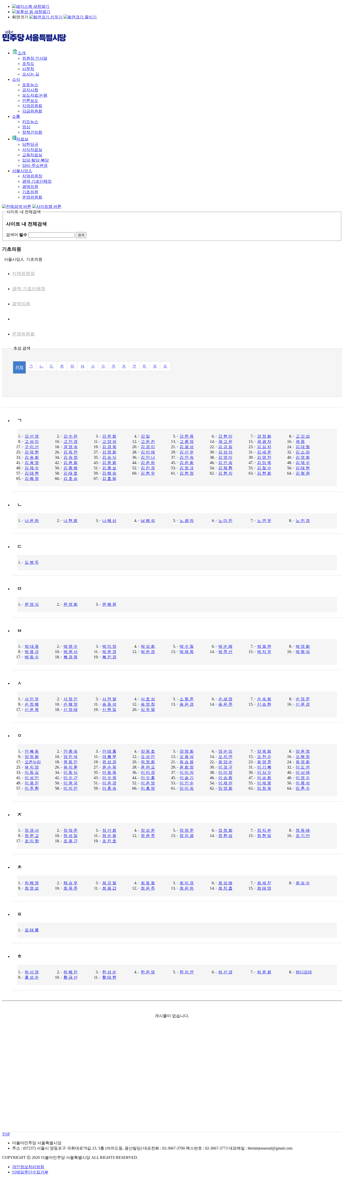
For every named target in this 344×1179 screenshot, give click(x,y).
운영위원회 (32, 197)
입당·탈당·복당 (35, 160)
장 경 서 (32, 830)
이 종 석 (303, 783)
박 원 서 (70, 652)
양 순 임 (225, 751)
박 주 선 (225, 652)
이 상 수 (264, 772)
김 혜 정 (32, 478)
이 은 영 (148, 783)
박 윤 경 (109, 652)
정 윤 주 (148, 835)
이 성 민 (32, 778)
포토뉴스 (30, 85)
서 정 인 (70, 699)
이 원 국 (70, 783)
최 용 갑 (109, 888)
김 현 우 (148, 473)
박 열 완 (264, 646)
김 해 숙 (109, 473)
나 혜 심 (109, 520)
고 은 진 (148, 441)
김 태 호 (70, 473)
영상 (26, 127)
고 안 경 (70, 441)
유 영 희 (303, 762)
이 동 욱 (109, 772)
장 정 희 (225, 830)
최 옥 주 (70, 888)
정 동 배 (303, 830)
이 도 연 (303, 767)
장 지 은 (264, 830)
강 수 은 (70, 436)
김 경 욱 (109, 447)
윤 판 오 (148, 767)
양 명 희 (187, 751)
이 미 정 (225, 772)
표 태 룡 (32, 930)
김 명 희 (109, 452)
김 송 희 (32, 457)
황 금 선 (70, 977)
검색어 (16, 235)
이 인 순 (187, 783)
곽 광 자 (264, 441)
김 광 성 (187, 447)
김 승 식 (109, 457)
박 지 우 (264, 652)
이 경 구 (225, 767)
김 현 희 (264, 473)
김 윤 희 (70, 463)
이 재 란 (225, 783)
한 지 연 (187, 972)
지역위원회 (32, 106)
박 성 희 (148, 646)
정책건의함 (32, 132)
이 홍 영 (148, 788)
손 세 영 (225, 699)
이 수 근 (70, 778)
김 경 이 (148, 447)
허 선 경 (225, 972)
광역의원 (30, 186)
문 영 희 (70, 604)
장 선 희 (109, 830)
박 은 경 (148, 652)
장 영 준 (187, 830)
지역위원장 (32, 176)
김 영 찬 (264, 457)
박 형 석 (303, 652)
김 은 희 (187, 463)
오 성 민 (148, 756)
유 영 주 (264, 762)
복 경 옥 (70, 657)
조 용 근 (70, 841)
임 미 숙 (187, 788)
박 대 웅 (32, 646)
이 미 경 (148, 772)
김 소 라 (303, 452)
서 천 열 (109, 699)
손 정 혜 (32, 704)
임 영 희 (225, 788)
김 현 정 (187, 473)
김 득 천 (70, 452)
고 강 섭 (303, 436)
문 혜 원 (109, 604)
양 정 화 (32, 756)
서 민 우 (32, 699)
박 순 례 (225, 646)
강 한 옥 (187, 436)
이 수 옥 (109, 778)
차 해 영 (32, 883)
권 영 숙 (70, 447)
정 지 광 (187, 835)
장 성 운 (148, 830)
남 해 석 (148, 520)
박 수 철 (187, 646)
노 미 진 (225, 520)
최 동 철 (148, 883)
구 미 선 (32, 447)
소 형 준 (187, 699)
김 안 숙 (187, 457)
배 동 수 (32, 657)
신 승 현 (264, 704)
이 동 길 (32, 772)
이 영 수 (303, 778)
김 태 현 (303, 468)
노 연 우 (264, 520)
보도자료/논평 (34, 95)
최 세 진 (264, 883)
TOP (6, 1134)
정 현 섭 (225, 835)
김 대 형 (303, 447)
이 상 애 (303, 772)
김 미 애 (148, 452)
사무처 (28, 69)
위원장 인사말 (34, 58)
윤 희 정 (187, 767)
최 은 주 (148, 888)
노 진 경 (303, 520)
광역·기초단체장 (37, 181)
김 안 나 (148, 457)
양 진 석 (70, 756)
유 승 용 (187, 762)
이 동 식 (70, 772)
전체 (19, 367)
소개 (22, 53)
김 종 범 (70, 468)
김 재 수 (303, 463)
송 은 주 (225, 704)
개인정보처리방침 (28, 1167)
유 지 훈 (70, 767)
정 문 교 (32, 835)
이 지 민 (70, 788)
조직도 (28, 63)
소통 (16, 116)
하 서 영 (32, 972)
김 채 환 (225, 468)
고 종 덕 (187, 441)
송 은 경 (187, 704)
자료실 (22, 139)
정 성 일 (70, 835)
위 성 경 (109, 762)
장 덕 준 (70, 830)
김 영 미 (225, 457)
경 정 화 (264, 436)
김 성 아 (225, 452)
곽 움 (300, 441)
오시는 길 (30, 74)
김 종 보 (109, 468)
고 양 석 (109, 441)
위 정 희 (148, 762)
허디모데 (304, 972)
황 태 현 (109, 977)
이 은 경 (109, 783)
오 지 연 (225, 756)
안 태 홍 (109, 751)
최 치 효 (225, 888)
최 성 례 (225, 883)
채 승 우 (70, 883)
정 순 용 (109, 835)
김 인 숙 (225, 463)
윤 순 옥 (109, 767)
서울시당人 (22, 171)
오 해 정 (303, 756)
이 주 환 (32, 788)
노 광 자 (187, 520)
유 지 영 (32, 767)
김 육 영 (32, 463)
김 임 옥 (264, 463)
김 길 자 (264, 447)
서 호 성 (148, 699)
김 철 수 (264, 468)
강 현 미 (225, 436)
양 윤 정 (303, 751)
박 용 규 (32, 652)
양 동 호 (148, 751)
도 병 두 (32, 562)
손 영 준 (303, 699)
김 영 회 (303, 457)
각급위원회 (32, 111)
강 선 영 (32, 436)
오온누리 (33, 762)
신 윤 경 (303, 704)
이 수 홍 (148, 778)
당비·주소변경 (35, 165)
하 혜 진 (70, 972)
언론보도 (30, 100)
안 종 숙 (70, 751)
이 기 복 (264, 767)
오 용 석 (187, 756)
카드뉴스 (30, 122)
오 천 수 (264, 756)
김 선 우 (187, 452)
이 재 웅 (264, 783)
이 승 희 (225, 778)
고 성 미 (32, 441)
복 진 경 (109, 657)
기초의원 (30, 192)
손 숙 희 (264, 699)
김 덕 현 (32, 452)
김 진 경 (148, 468)
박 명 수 (70, 646)
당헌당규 (30, 144)
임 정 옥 (264, 788)
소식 (16, 79)
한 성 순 (109, 972)
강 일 (145, 436)
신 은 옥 (32, 709)
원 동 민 (70, 762)
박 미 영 (109, 646)
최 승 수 (303, 883)
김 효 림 (109, 478)
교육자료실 (32, 155)
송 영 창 (148, 704)
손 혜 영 (70, 704)
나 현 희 (70, 520)
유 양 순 (225, 762)
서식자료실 (32, 149)
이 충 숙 (109, 788)
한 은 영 (148, 972)
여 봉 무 (109, 756)
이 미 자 (187, 772)
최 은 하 (187, 888)
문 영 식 (32, 604)
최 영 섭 (32, 888)
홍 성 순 (32, 977)
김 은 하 (148, 463)
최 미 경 (187, 883)
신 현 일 (109, 709)
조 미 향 (32, 841)
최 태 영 (264, 888)
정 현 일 (264, 835)
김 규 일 (225, 447)
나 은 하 (32, 520)
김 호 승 (70, 478)
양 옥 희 (264, 751)
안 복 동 (32, 751)
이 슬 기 (187, 778)
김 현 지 (225, 473)
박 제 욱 (187, 652)
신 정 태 (70, 709)
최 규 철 (109, 883)
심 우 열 (148, 709)
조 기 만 (303, 835)
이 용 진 (32, 783)
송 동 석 (109, 704)
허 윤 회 (264, 972)
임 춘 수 (303, 788)
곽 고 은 (225, 441)
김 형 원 (303, 473)
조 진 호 (109, 841)
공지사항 (30, 90)
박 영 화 (303, 646)
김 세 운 (264, 452)
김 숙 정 (70, 457)
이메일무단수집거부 (30, 1172)
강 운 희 (109, 436)
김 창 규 (187, 468)
